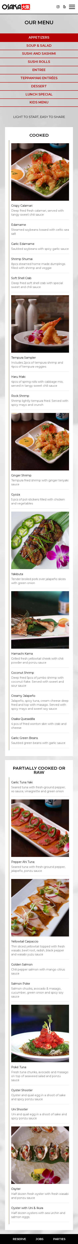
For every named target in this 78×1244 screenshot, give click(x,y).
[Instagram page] (58, 7)
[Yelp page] (64, 7)
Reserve (19, 1239)
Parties (59, 1239)
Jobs (39, 1239)
